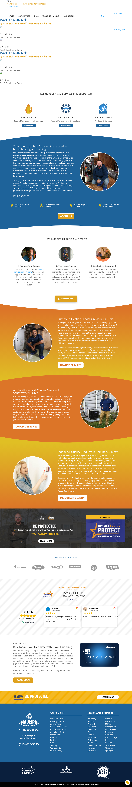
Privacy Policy (56, 750)
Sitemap (53, 745)
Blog (52, 742)
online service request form (29, 270)
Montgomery (110, 726)
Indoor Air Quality (72, 497)
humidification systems (52, 188)
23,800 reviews (31, 619)
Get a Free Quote (57, 732)
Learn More (29, 125)
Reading (108, 742)
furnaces (25, 188)
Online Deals (55, 734)
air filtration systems (45, 185)
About (56, 16)
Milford (108, 724)
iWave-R (58, 190)
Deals (36, 16)
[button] (117, 616)
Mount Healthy (111, 729)
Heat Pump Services (59, 726)
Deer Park (92, 729)
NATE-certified (64, 330)
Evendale (92, 732)
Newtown (109, 732)
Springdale (109, 750)
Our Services (24, 16)
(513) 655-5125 (13, 6)
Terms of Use (56, 748)
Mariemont (110, 721)
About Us (66, 216)
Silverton (109, 748)
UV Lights (28, 190)
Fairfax (91, 734)
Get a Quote (5, 47)
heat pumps (60, 185)
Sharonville (110, 745)
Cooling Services (26, 426)
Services (10, 16)
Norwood (109, 734)
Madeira (108, 718)
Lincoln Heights (94, 745)
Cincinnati (92, 726)
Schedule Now (6, 34)
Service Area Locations (100, 712)
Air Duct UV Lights (43, 190)
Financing (46, 16)
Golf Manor (93, 740)
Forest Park (92, 737)
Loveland (92, 750)
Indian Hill (92, 742)
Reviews (53, 740)
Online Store (69, 16)
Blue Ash (91, 724)
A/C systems (35, 188)
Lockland (91, 748)
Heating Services (70, 364)
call (24, 269)
